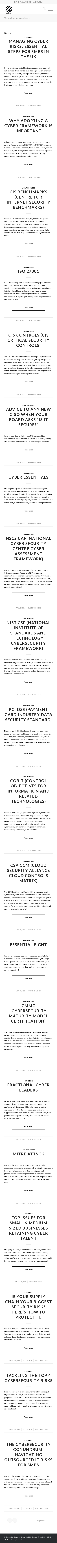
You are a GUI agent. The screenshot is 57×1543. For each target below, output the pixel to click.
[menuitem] (42, 9)
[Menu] (49, 9)
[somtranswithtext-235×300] (23, 9)
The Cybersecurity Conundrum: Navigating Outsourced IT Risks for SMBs (28, 1454)
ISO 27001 (28, 271)
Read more (28, 93)
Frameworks (28, 116)
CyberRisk (29, 37)
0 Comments (27, 1360)
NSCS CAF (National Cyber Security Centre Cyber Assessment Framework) (28, 548)
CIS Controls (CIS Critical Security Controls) (29, 340)
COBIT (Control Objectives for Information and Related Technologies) (29, 791)
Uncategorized (28, 188)
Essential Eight (28, 944)
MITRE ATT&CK (28, 1153)
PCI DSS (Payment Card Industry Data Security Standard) (28, 714)
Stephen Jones (35, 106)
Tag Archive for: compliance (17, 18)
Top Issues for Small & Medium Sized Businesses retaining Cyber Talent (28, 1228)
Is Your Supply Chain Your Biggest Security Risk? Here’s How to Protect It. (28, 1306)
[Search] (42, 9)
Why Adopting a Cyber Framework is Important (28, 125)
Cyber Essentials (28, 477)
